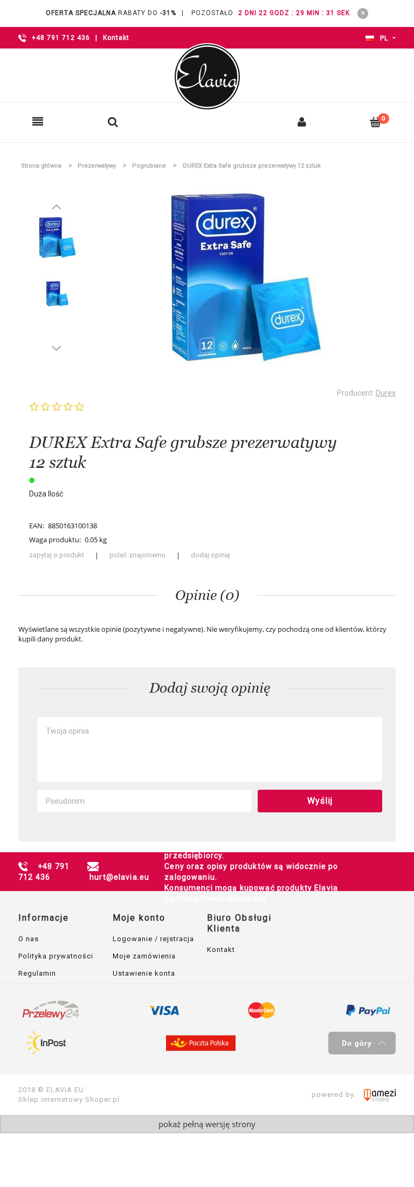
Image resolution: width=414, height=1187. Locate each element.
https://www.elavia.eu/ (222, 898)
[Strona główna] (207, 77)
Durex (386, 393)
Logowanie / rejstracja (153, 939)
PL (383, 38)
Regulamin (37, 973)
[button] (37, 121)
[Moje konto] (302, 121)
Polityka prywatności (55, 956)
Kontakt (116, 38)
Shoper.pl (102, 1099)
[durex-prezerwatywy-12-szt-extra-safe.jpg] (57, 238)
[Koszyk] (376, 121)
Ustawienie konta (144, 973)
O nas (28, 939)
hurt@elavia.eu (119, 877)
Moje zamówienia (144, 956)
